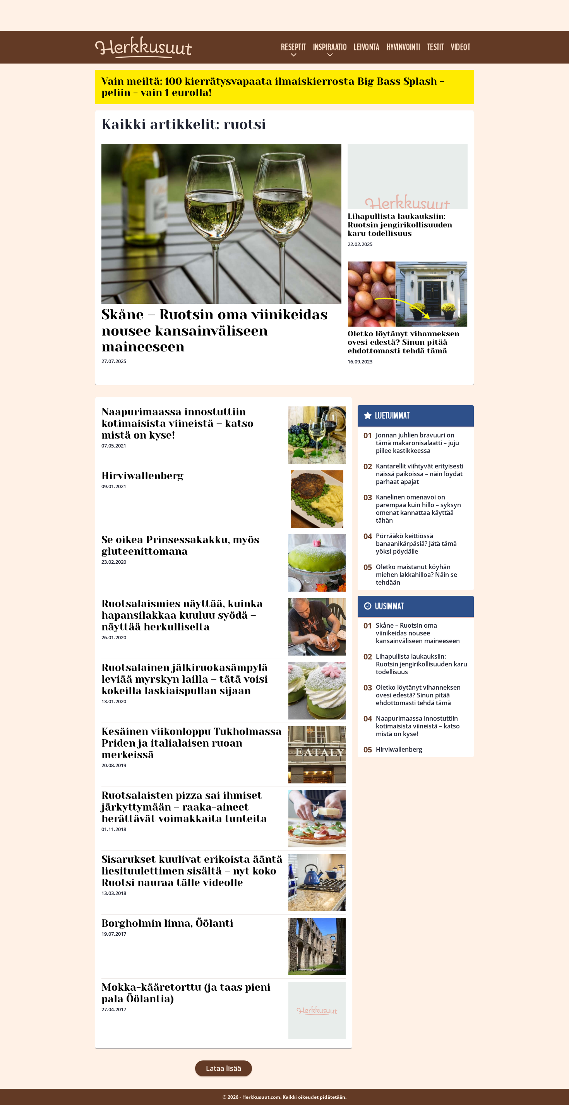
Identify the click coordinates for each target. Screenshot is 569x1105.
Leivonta (367, 47)
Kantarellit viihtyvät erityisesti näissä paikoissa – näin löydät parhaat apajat (419, 474)
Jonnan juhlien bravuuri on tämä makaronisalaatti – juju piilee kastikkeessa (417, 443)
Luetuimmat (392, 416)
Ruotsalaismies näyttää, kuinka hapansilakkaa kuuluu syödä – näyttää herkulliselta (182, 615)
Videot (460, 47)
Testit (435, 47)
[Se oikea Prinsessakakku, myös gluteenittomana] (317, 563)
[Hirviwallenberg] (317, 499)
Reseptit (293, 47)
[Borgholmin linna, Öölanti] (317, 946)
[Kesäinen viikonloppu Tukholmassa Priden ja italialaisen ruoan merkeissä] (317, 754)
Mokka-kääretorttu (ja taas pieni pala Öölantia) (186, 993)
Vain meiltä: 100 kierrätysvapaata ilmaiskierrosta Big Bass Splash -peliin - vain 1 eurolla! (272, 87)
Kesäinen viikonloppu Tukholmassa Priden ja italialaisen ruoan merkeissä (191, 743)
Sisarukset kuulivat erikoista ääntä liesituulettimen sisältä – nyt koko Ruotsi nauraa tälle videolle (192, 871)
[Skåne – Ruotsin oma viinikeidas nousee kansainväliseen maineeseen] (221, 224)
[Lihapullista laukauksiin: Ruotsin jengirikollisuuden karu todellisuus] (408, 204)
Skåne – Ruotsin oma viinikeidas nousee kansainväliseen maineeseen (214, 330)
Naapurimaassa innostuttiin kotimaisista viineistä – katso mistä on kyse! (177, 423)
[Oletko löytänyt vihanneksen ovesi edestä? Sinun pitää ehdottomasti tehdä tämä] (408, 296)
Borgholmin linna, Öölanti (167, 923)
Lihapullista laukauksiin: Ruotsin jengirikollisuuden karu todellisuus (400, 225)
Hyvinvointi (403, 47)
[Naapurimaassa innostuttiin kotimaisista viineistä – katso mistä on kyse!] (317, 435)
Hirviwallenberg (142, 476)
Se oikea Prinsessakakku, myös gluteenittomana (180, 545)
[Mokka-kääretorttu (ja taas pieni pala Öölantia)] (317, 1010)
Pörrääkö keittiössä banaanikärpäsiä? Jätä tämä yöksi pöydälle (416, 544)
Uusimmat (389, 606)
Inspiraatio (330, 47)
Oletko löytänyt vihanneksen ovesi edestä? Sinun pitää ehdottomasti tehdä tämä (403, 342)
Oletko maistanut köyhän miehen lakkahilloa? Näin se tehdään (416, 575)
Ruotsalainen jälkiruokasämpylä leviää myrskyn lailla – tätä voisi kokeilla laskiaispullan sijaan (184, 679)
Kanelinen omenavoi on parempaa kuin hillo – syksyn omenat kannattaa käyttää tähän (418, 509)
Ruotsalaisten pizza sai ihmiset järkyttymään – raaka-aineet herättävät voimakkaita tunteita (184, 807)
